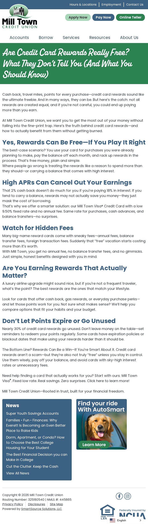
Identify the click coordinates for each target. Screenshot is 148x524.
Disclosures (36, 504)
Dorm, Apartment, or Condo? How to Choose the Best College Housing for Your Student (35, 442)
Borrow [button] (46, 37)
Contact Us (134, 4)
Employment (111, 4)
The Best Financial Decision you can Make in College (36, 457)
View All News (17, 473)
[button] (125, 520)
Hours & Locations (83, 4)
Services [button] (71, 37)
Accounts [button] (19, 37)
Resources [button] (99, 37)
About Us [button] (129, 37)
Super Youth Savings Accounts (32, 413)
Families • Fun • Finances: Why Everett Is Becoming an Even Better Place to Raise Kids (36, 425)
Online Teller (130, 17)
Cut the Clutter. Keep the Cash (32, 466)
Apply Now (78, 17)
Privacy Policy (12, 504)
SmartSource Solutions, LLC (41, 509)
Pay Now (103, 17)
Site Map (56, 504)
